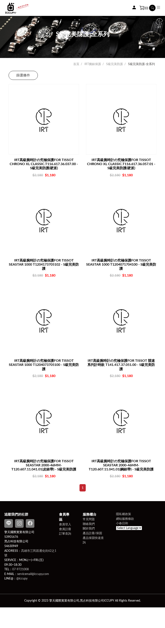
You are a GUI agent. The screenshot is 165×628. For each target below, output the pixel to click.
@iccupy (22, 578)
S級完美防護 (114, 64)
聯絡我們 (89, 524)
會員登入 (65, 524)
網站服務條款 (125, 518)
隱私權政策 (123, 514)
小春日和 (122, 523)
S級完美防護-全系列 (141, 64)
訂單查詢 (65, 533)
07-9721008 (20, 569)
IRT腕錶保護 (92, 64)
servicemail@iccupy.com (33, 574)
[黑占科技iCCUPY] (17, 8)
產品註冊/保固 (92, 533)
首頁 (76, 64)
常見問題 (89, 519)
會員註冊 (65, 529)
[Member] (134, 8)
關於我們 (89, 528)
